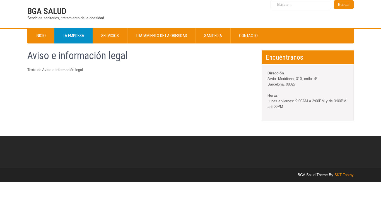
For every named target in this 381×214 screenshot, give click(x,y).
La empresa (73, 35)
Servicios (110, 35)
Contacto (248, 35)
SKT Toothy (344, 175)
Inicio (41, 35)
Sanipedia (213, 35)
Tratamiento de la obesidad (161, 35)
